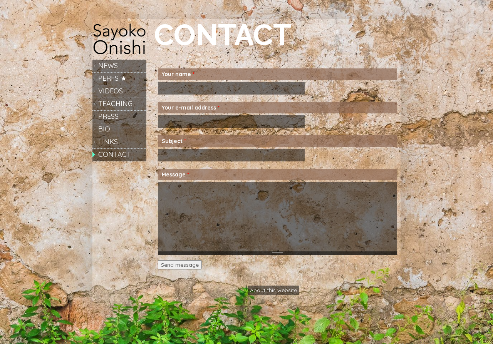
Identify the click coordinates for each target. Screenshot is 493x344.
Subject (174, 141)
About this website (273, 290)
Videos (110, 90)
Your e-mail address (191, 107)
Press (108, 116)
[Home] (119, 53)
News (108, 65)
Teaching (115, 103)
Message (175, 174)
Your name (178, 74)
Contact (114, 154)
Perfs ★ (112, 78)
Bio (104, 129)
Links (108, 141)
